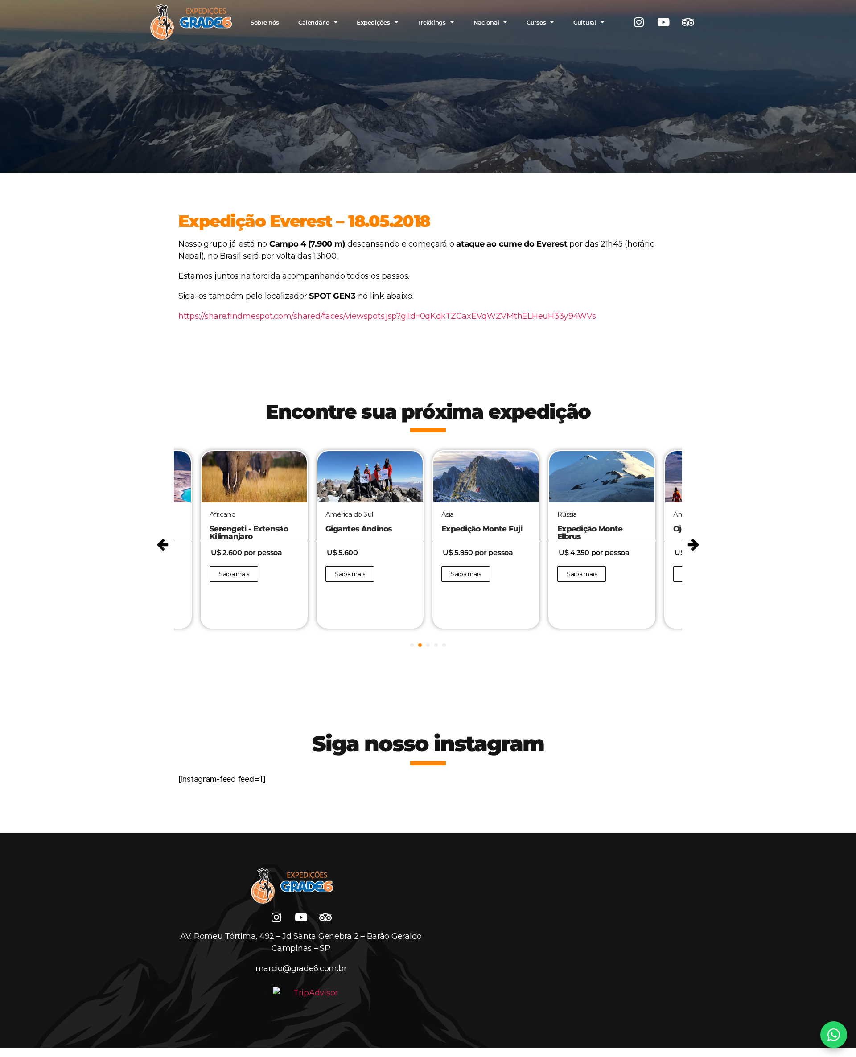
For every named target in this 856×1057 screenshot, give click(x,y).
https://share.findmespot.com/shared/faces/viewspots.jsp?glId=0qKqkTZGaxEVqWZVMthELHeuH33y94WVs (387, 316)
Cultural (584, 22)
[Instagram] (639, 22)
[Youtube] (663, 22)
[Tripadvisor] (688, 22)
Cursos (536, 22)
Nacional (486, 22)
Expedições (373, 22)
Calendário (313, 22)
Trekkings (431, 22)
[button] (163, 545)
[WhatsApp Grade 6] (833, 1034)
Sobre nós (265, 22)
